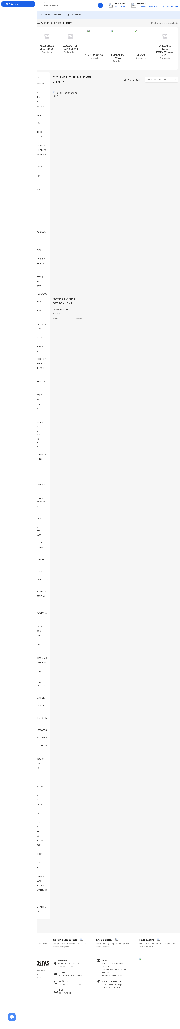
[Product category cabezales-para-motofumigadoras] (164, 45)
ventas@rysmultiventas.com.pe (72, 975)
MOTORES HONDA (61, 309)
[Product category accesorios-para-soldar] (70, 42)
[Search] (100, 5)
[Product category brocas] (141, 45)
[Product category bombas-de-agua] (117, 47)
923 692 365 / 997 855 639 (70, 984)
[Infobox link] (68, 940)
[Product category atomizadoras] (94, 45)
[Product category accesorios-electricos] (46, 42)
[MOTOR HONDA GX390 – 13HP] (67, 190)
